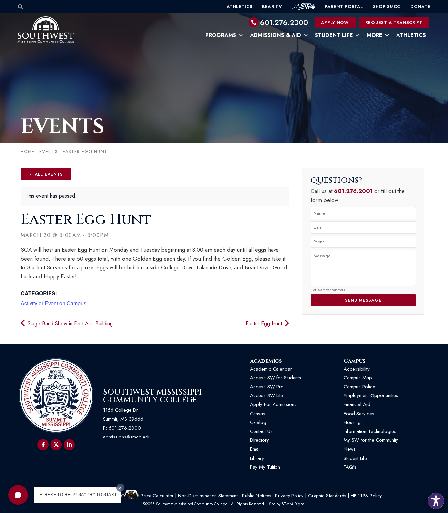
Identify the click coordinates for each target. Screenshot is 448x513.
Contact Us (261, 431)
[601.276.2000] (253, 22)
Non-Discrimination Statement (208, 495)
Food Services (359, 413)
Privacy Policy (289, 495)
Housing (352, 422)
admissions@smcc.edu (127, 436)
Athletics (239, 6)
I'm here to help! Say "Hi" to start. (77, 494)
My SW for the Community (371, 440)
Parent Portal (344, 6)
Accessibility (357, 369)
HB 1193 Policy (366, 495)
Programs (220, 35)
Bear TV (272, 6)
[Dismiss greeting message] (120, 488)
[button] (18, 495)
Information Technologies (370, 431)
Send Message (363, 300)
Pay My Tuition (265, 467)
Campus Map (358, 377)
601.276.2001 (353, 191)
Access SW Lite (266, 395)
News (350, 449)
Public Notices (256, 495)
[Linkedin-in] (69, 444)
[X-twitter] (56, 444)
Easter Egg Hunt (265, 323)
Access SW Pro (267, 386)
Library (257, 458)
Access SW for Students (275, 377)
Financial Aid (357, 404)
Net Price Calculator (153, 495)
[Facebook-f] (43, 444)
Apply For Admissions (273, 404)
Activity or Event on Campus (53, 303)
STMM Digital (293, 504)
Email (255, 449)
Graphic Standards (327, 495)
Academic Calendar (271, 369)
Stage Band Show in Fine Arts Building (69, 323)
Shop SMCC (386, 6)
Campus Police (359, 386)
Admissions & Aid (275, 35)
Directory (259, 440)
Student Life (334, 35)
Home (27, 151)
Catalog (258, 422)
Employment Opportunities (372, 395)
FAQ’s (350, 467)
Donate (420, 6)
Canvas (257, 413)
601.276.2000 (284, 22)
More (374, 35)
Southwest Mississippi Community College (152, 396)
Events (62, 126)
